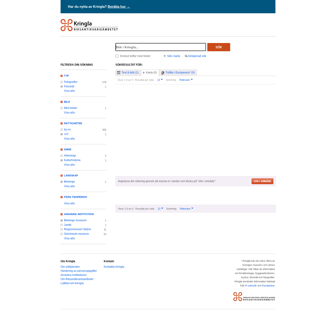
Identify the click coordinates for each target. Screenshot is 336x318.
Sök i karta (173, 56)
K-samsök (251, 285)
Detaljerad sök (197, 56)
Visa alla (69, 90)
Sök (219, 47)
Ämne (67, 149)
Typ (66, 75)
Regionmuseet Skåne (77, 229)
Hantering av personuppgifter (79, 270)
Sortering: (171, 79)
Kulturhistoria (72, 160)
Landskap (71, 175)
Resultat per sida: (144, 79)
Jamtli (67, 224)
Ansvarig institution (79, 214)
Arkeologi (70, 155)
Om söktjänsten (70, 266)
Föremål (69, 86)
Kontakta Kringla (114, 266)
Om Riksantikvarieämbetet (77, 279)
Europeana (268, 285)
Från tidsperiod (75, 197)
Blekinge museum (75, 220)
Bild (67, 101)
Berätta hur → (119, 6)
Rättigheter (73, 123)
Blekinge (69, 181)
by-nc (67, 129)
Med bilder (70, 108)
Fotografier (70, 82)
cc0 (66, 134)
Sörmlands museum (76, 233)
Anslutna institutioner (74, 275)
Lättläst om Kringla (72, 283)
